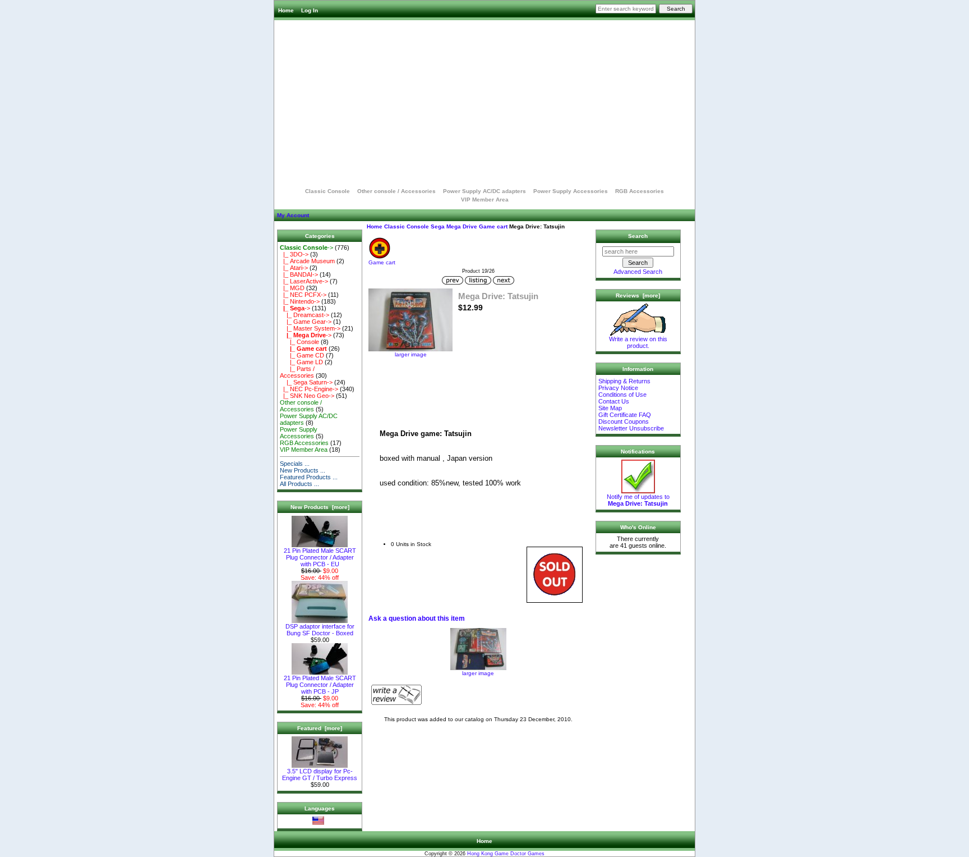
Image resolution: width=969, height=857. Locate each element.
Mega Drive (461, 226)
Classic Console (406, 226)
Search (638, 236)
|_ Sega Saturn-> (306, 382)
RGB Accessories (639, 191)
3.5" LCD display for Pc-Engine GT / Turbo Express (319, 774)
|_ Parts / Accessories (297, 372)
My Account (293, 215)
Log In (309, 10)
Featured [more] (319, 728)
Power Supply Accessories (570, 191)
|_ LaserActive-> (304, 281)
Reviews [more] (638, 295)
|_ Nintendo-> (300, 301)
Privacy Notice (618, 387)
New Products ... (302, 470)
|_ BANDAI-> (299, 274)
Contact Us (613, 401)
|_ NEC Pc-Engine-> (309, 389)
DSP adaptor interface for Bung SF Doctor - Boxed (319, 629)
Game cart (493, 226)
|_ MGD (292, 288)
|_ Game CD (302, 355)
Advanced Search (637, 271)
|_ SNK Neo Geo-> (307, 395)
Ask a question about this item (416, 618)
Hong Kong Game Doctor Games (506, 853)
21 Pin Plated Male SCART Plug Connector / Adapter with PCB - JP (320, 685)
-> (306, 247)
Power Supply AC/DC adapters (484, 191)
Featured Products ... (309, 477)
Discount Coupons (623, 421)
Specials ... (295, 463)
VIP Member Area (485, 199)
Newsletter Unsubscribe (631, 428)
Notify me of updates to (638, 500)
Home (286, 10)
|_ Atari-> (294, 267)
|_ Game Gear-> (305, 321)
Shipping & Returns (624, 381)
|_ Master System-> (310, 328)
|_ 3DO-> (294, 254)
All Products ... (299, 483)
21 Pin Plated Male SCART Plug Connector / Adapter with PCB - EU (320, 557)
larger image (478, 673)
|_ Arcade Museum (307, 261)
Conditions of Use (622, 394)
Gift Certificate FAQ (624, 414)
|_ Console (299, 341)
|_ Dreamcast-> (304, 314)
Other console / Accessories (396, 191)
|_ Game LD (301, 362)
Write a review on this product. (638, 342)
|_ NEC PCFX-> (303, 294)
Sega (438, 226)
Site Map (610, 408)
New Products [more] (319, 507)
